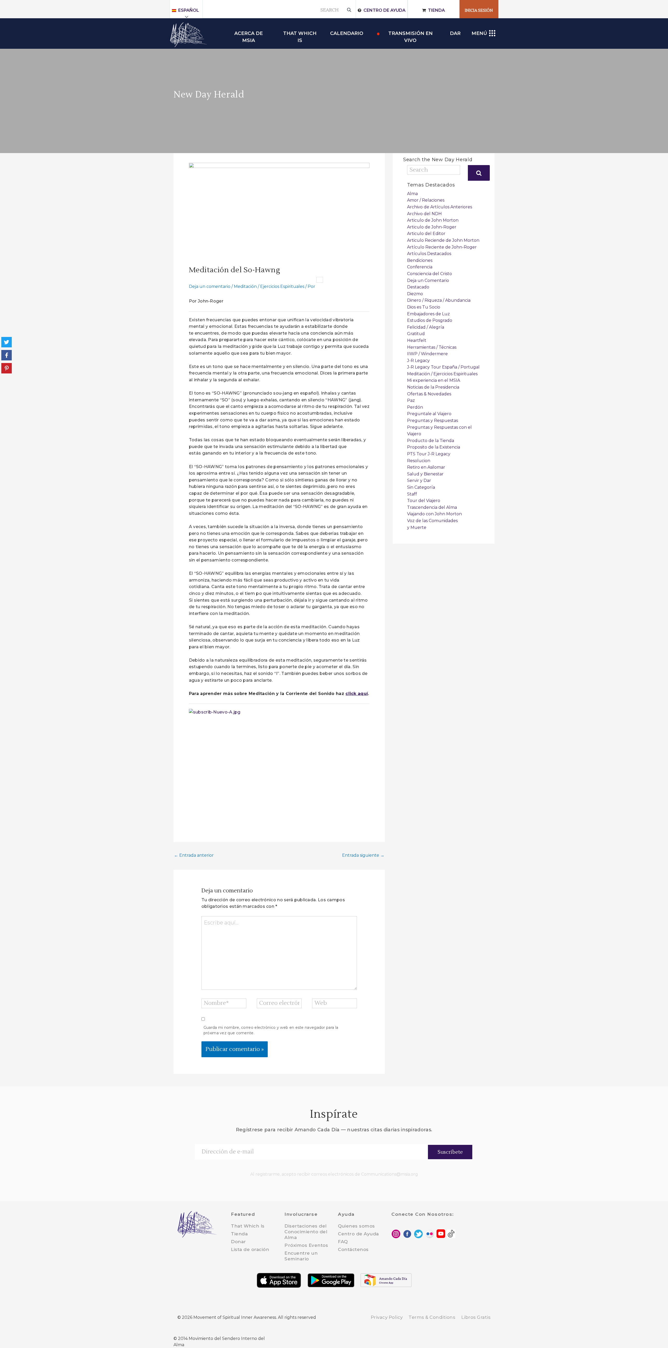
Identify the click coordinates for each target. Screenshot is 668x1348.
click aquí (356, 693)
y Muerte (416, 527)
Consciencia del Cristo (429, 273)
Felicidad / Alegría (425, 327)
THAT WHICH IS (300, 34)
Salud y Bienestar (425, 474)
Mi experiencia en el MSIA (433, 380)
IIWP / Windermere (427, 353)
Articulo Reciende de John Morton (443, 240)
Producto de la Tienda (430, 440)
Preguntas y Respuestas (432, 420)
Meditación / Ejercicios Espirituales (269, 286)
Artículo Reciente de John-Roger (442, 247)
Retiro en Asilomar (426, 467)
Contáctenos (353, 1249)
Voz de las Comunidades (432, 520)
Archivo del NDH (424, 213)
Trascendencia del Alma (432, 507)
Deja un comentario (209, 286)
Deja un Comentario (428, 280)
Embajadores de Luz (428, 313)
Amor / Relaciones (425, 200)
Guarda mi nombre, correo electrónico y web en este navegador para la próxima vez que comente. (271, 1030)
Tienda (436, 10)
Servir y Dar (419, 480)
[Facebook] (6, 355)
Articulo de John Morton (432, 220)
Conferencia (419, 266)
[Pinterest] (6, 368)
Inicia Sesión (479, 10)
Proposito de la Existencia (433, 447)
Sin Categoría (421, 487)
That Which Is (248, 1226)
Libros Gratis (476, 1317)
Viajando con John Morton (434, 513)
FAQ (343, 1241)
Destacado (418, 287)
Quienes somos (356, 1226)
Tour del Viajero (423, 500)
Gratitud (416, 333)
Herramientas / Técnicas (431, 347)
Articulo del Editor (426, 233)
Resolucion (418, 460)
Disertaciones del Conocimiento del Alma (305, 1231)
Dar (455, 33)
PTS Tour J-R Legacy (428, 453)
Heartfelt (416, 340)
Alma (412, 193)
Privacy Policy (387, 1317)
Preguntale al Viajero (429, 413)
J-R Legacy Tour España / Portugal (443, 367)
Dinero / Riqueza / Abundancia (438, 300)
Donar (238, 1241)
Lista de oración (250, 1249)
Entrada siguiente (363, 855)
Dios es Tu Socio (423, 307)
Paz (411, 400)
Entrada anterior (194, 855)
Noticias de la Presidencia (433, 387)
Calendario (346, 33)
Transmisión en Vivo (410, 34)
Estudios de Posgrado (429, 320)
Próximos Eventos (306, 1245)
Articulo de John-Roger (431, 227)
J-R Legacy (418, 360)
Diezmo (415, 293)
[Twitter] (6, 342)
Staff (412, 494)
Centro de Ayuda (384, 10)
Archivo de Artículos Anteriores (439, 206)
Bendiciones (419, 260)
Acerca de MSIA (248, 34)
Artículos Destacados (429, 253)
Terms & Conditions (432, 1317)
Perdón (415, 407)
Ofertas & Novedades (429, 393)
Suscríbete (450, 1152)
